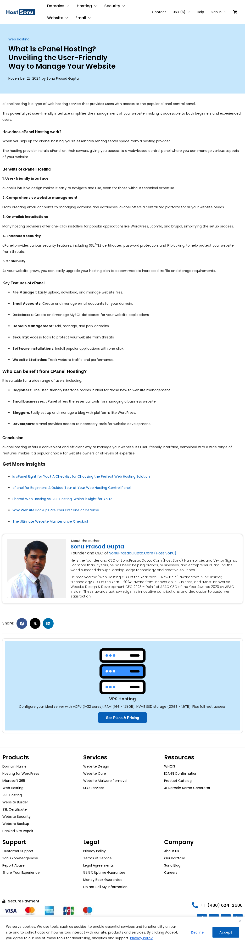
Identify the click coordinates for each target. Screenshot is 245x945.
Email (81, 18)
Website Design (96, 766)
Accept (225, 932)
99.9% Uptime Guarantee (104, 872)
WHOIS (169, 766)
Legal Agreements (98, 865)
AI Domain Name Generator (187, 787)
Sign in (216, 12)
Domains (55, 6)
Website (55, 18)
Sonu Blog (172, 865)
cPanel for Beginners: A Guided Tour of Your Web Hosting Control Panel (71, 487)
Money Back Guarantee (102, 879)
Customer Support (17, 851)
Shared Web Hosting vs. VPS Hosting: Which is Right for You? (62, 499)
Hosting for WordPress (20, 773)
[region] (122, 931)
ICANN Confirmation (180, 773)
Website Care (94, 773)
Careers (170, 872)
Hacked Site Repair (17, 831)
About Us (171, 851)
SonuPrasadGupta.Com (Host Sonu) (142, 553)
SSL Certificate (14, 809)
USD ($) (179, 12)
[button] (22, 623)
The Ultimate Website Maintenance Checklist (50, 521)
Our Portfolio (174, 858)
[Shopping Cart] (235, 12)
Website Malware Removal (105, 780)
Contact (159, 12)
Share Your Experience (21, 872)
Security (112, 6)
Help (200, 12)
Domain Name (14, 766)
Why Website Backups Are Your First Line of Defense (55, 510)
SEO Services (94, 787)
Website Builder (15, 802)
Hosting (84, 6)
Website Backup (15, 823)
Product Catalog (178, 780)
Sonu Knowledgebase (20, 858)
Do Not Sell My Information (105, 886)
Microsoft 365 (13, 780)
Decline (197, 932)
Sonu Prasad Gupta (97, 546)
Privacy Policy (141, 938)
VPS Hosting (12, 795)
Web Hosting (18, 39)
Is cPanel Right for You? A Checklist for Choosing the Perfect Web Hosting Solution (81, 476)
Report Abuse (13, 865)
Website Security (16, 816)
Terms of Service (97, 858)
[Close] (240, 920)
